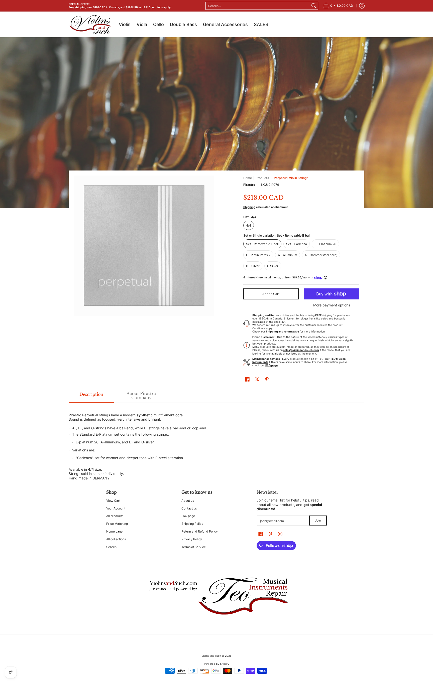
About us (187, 500)
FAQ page (188, 516)
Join (318, 520)
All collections (116, 539)
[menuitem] (338, 6)
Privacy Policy (191, 539)
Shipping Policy (192, 524)
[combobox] (258, 6)
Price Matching (117, 524)
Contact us (189, 508)
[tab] (91, 396)
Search (111, 547)
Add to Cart (271, 294)
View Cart (113, 500)
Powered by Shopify (216, 663)
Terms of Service (193, 547)
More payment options (331, 305)
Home (247, 178)
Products (262, 178)
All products (114, 516)
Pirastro (249, 185)
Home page (114, 531)
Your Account (115, 508)
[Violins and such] (90, 24)
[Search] (314, 6)
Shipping (249, 207)
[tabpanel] (216, 441)
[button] (247, 379)
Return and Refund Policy (199, 531)
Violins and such (211, 655)
